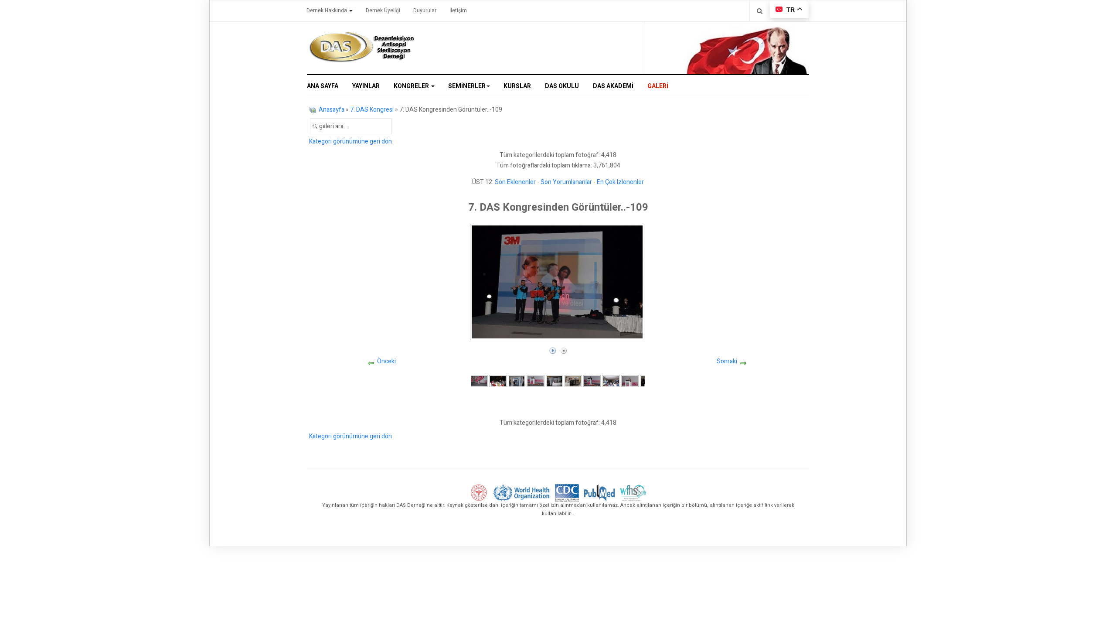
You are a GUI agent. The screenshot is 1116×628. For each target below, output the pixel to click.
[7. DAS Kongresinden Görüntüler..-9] (630, 381)
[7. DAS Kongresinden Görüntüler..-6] (573, 381)
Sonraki (727, 361)
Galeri (657, 86)
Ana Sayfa (322, 86)
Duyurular (424, 10)
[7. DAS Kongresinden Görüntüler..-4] (535, 381)
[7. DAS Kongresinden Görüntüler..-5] (554, 381)
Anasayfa (331, 109)
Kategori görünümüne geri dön (350, 141)
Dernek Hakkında (327, 10)
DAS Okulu (562, 86)
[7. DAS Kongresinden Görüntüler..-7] (592, 381)
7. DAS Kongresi (372, 109)
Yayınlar (366, 86)
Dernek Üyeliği (383, 10)
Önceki (386, 361)
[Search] (759, 10)
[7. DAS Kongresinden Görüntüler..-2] (498, 381)
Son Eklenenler (515, 182)
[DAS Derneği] (361, 47)
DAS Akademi (613, 86)
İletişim (458, 10)
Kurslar (517, 86)
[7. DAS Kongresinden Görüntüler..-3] (516, 381)
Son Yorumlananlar (566, 182)
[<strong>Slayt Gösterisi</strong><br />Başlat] (553, 348)
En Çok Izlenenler (620, 182)
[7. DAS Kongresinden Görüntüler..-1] (478, 381)
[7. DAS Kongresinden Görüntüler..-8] (610, 381)
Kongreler (412, 86)
